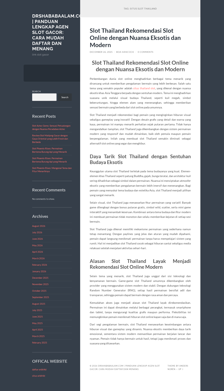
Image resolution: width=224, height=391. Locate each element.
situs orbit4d (38, 375)
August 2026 (38, 226)
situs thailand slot (144, 88)
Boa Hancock (125, 52)
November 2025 (40, 284)
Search (36, 91)
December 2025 (40, 277)
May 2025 (37, 323)
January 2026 (39, 271)
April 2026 (37, 251)
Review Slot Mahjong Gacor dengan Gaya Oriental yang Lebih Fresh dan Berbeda (50, 138)
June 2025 (37, 316)
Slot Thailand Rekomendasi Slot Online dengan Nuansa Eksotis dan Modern (135, 37)
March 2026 (38, 258)
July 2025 (37, 310)
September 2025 (40, 297)
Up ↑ (181, 369)
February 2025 (39, 342)
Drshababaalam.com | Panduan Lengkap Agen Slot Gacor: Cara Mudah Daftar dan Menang (59, 32)
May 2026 (37, 245)
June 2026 (37, 238)
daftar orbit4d (39, 369)
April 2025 (37, 329)
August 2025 (38, 303)
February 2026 (39, 264)
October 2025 (39, 290)
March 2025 (38, 336)
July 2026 (37, 232)
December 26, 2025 (101, 52)
